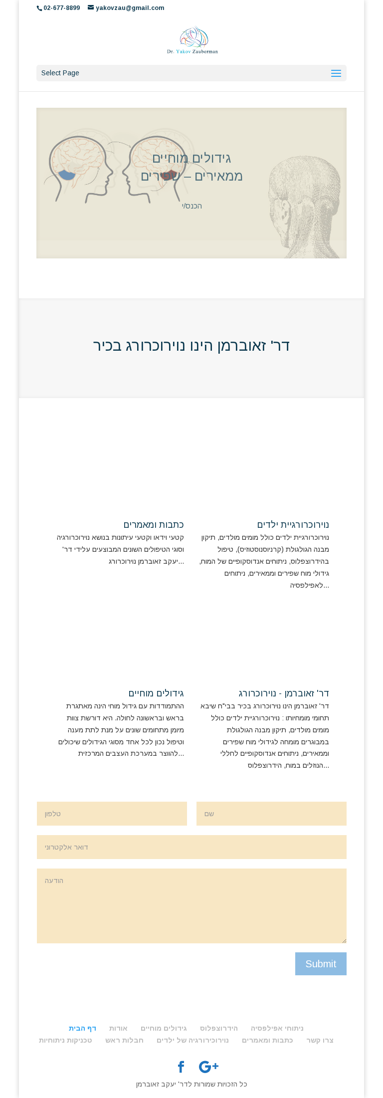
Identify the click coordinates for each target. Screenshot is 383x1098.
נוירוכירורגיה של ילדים (193, 1022)
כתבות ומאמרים (153, 507)
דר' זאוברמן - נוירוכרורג (284, 675)
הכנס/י (192, 201)
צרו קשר (320, 1022)
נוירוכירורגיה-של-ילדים (191, 171)
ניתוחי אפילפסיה (277, 1010)
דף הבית (82, 1010)
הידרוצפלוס (219, 1010)
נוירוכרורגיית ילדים (293, 507)
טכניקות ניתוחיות (65, 1022)
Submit (321, 945)
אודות (118, 1010)
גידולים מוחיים (156, 675)
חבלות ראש (124, 1022)
